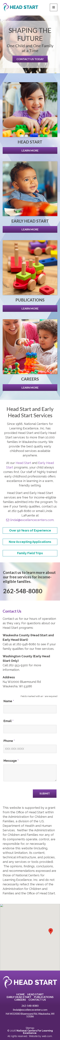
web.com (47, 1036)
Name (9, 701)
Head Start (23, 463)
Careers (20, 999)
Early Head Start (19, 997)
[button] (50, 931)
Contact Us (37, 999)
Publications (44, 997)
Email (9, 721)
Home (20, 994)
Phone (9, 741)
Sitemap (30, 1028)
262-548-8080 (30, 1005)
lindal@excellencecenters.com (32, 520)
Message (11, 760)
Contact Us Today (30, 59)
